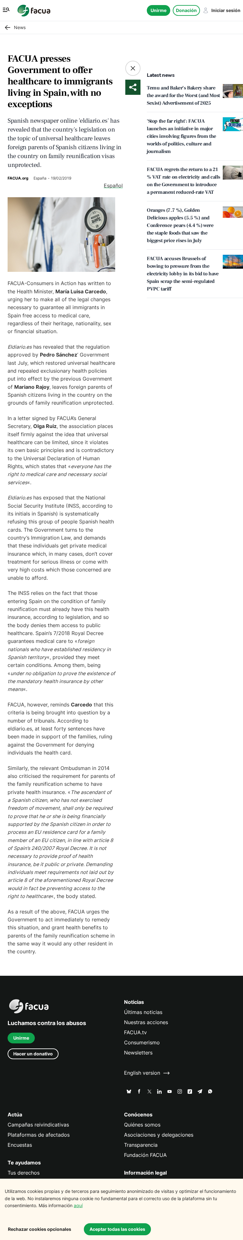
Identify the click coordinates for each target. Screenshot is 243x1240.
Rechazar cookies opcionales (39, 1229)
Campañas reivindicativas (38, 1125)
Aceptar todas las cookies (117, 1229)
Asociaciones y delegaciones (158, 1135)
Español (113, 186)
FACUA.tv (135, 1032)
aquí (78, 1205)
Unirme (158, 10)
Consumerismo (142, 1043)
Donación (186, 10)
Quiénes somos (142, 1125)
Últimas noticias (143, 1012)
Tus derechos (24, 1173)
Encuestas (20, 1145)
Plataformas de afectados (39, 1135)
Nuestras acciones (146, 1022)
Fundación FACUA (145, 1155)
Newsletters (138, 1053)
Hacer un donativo (33, 1053)
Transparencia (141, 1145)
